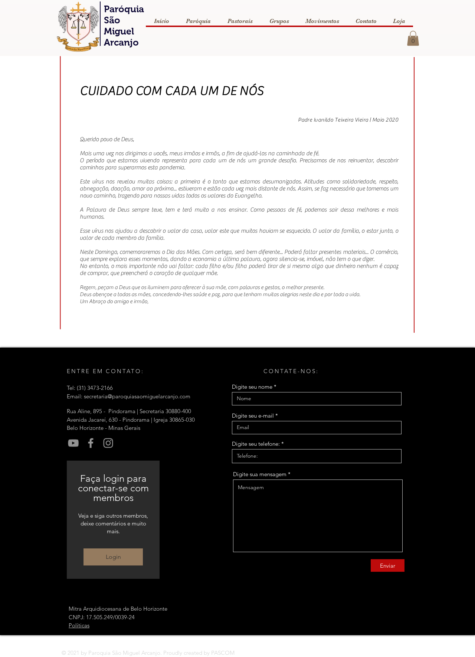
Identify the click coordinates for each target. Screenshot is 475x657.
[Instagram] (108, 443)
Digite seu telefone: (256, 444)
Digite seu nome (252, 386)
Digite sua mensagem (259, 474)
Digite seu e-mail (253, 415)
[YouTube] (73, 443)
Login (113, 556)
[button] (413, 38)
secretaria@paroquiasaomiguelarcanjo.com (137, 396)
